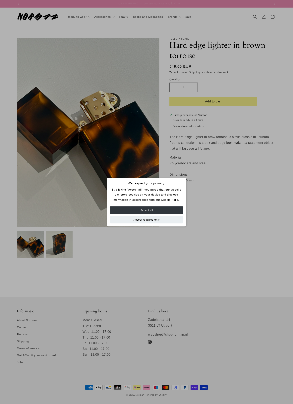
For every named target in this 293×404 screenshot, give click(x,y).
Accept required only (146, 219)
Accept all (147, 210)
